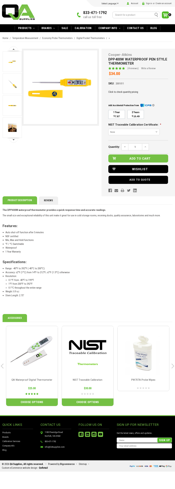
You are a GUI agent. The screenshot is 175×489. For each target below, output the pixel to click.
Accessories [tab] (15, 318)
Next (13, 140)
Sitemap (83, 464)
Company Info (108, 28)
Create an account (164, 3)
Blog (153, 28)
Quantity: (114, 146)
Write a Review (148, 68)
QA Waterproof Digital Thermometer (31, 379)
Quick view (32, 352)
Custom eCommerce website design (19, 467)
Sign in (149, 3)
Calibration (83, 28)
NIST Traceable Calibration (88, 379)
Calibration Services (11, 441)
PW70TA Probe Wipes (143, 379)
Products (25, 28)
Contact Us (135, 28)
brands (47, 28)
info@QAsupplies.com (55, 447)
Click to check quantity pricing (123, 91)
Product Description (20, 200)
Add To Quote (139, 179)
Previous (13, 48)
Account (134, 3)
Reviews (48, 200)
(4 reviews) (133, 68)
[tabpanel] (12, 62)
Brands (5, 437)
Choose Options (32, 402)
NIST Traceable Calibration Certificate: (134, 124)
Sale (65, 28)
